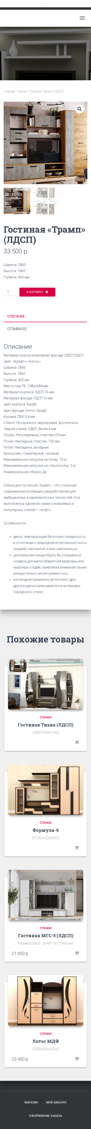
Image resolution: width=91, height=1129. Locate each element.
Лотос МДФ (45, 1041)
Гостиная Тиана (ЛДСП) (45, 725)
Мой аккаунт (56, 1102)
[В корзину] (77, 953)
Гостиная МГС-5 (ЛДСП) (45, 935)
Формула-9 (46, 830)
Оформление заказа (45, 1116)
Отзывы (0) (16, 329)
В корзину (35, 292)
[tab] (45, 316)
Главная (9, 91)
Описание (16, 316)
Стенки (22, 91)
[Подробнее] (77, 742)
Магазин (31, 1102)
